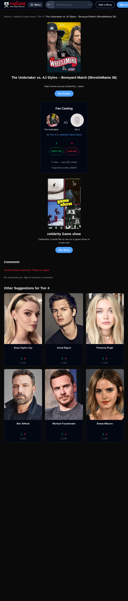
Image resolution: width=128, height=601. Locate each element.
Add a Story (105, 4)
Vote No (71, 151)
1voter (23, 363)
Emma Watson (105, 423)
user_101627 (70, 168)
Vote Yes (57, 151)
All (48, 5)
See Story (64, 250)
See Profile (64, 93)
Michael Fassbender (64, 423)
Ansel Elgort (64, 347)
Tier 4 (41, 16)
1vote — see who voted (64, 162)
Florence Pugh (104, 347)
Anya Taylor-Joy (23, 347)
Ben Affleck (23, 423)
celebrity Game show (24, 16)
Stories (7, 16)
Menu (37, 4)
